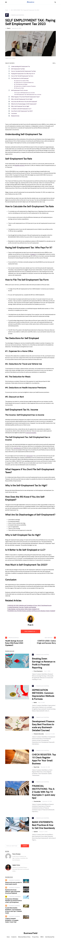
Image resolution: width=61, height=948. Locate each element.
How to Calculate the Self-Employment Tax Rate (23, 71)
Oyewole (36, 831)
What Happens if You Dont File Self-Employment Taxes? (25, 96)
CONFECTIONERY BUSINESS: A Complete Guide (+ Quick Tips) (11, 920)
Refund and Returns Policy (24, 937)
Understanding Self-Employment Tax (20, 66)
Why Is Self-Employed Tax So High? (20, 106)
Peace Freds (36, 767)
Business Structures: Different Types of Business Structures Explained (12, 891)
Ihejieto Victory (16, 865)
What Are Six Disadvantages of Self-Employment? (24, 104)
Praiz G (8, 28)
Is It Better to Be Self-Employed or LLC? (21, 108)
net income (29, 455)
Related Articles (15, 115)
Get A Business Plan (49, 937)
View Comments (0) (29, 631)
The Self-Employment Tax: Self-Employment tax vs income (27, 94)
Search (25, 845)
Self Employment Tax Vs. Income (19, 90)
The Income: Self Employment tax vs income (24, 92)
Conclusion (14, 113)
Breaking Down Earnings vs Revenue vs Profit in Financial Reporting (43, 663)
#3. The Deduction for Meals (20, 84)
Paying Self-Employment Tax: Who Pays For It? (23, 73)
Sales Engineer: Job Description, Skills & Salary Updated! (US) (23, 609)
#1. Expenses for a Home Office (21, 80)
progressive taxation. (31, 432)
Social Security (17, 448)
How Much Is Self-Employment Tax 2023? (22, 111)
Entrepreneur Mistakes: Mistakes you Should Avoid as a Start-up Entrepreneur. (13, 900)
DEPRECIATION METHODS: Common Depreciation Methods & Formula (43, 694)
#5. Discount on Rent (19, 88)
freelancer (33, 254)
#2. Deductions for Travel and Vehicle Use (24, 82)
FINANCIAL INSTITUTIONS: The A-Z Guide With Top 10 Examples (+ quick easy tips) (43, 792)
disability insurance (20, 165)
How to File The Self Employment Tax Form (22, 76)
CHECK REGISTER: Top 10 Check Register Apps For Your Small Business (44, 759)
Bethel (35, 702)
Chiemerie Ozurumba (39, 734)
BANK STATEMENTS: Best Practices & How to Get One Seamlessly (43, 825)
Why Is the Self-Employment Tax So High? (21, 99)
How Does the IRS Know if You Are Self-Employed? (24, 101)
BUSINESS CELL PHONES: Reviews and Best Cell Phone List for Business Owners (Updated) (31, 610)
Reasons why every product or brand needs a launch (13, 883)
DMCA (41, 937)
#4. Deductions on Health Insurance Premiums (25, 86)
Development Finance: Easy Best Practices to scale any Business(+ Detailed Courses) (43, 726)
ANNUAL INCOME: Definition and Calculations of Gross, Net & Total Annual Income (29, 605)
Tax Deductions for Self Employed (19, 78)
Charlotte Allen (37, 801)
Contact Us (13, 937)
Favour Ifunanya (16, 854)
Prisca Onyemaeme (38, 671)
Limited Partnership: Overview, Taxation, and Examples (22, 607)
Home (6, 10)
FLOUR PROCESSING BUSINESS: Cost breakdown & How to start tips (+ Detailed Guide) (13, 910)
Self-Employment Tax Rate (18, 68)
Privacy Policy (35, 937)
